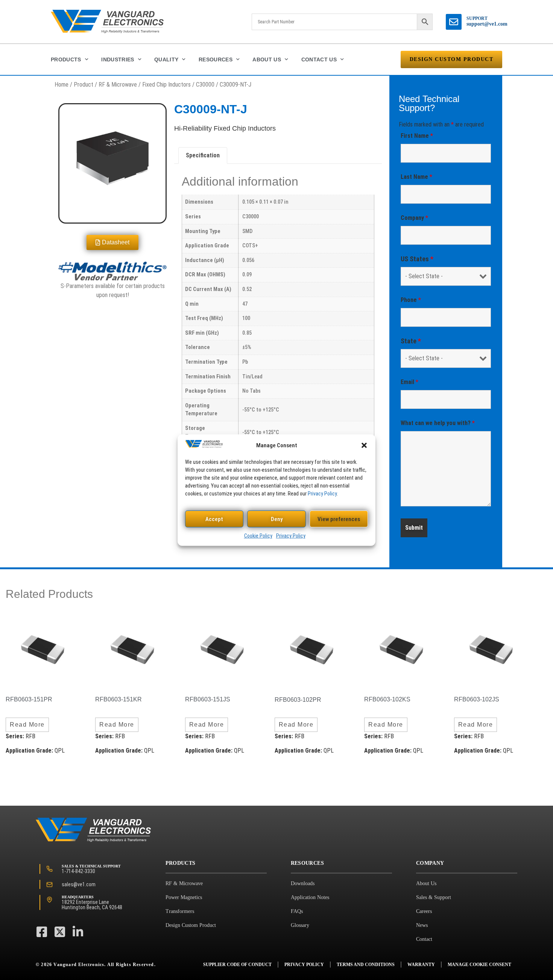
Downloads (302, 883)
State (411, 341)
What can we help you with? (438, 423)
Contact (424, 939)
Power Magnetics (184, 897)
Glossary (300, 925)
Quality (166, 59)
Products (66, 59)
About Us (266, 59)
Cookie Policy (258, 536)
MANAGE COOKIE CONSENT (479, 964)
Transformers (180, 911)
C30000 (205, 84)
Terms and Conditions (366, 964)
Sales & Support (433, 897)
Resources (215, 59)
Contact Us (319, 59)
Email (409, 382)
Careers (424, 911)
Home (61, 84)
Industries (117, 59)
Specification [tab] (203, 155)
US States (417, 259)
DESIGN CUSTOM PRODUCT (452, 59)
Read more (27, 724)
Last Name (416, 176)
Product (83, 84)
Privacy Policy (322, 493)
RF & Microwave (118, 84)
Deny (277, 518)
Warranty (421, 964)
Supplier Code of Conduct (237, 964)
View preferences (339, 518)
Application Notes (310, 897)
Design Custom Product (191, 925)
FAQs (297, 911)
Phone (411, 299)
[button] (364, 445)
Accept (214, 518)
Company (414, 217)
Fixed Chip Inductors (166, 84)
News (422, 925)
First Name (417, 135)
